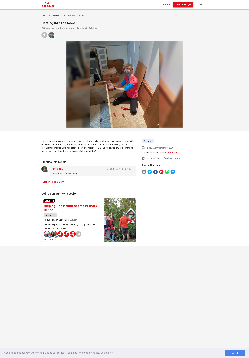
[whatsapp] (167, 172)
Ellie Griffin (57, 169)
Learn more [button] (107, 353)
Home (44, 15)
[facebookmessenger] (172, 172)
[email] (144, 172)
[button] (201, 5)
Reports (55, 15)
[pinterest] (161, 172)
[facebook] (155, 172)
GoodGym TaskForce (166, 152)
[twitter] (149, 172)
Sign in (166, 4)
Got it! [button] (235, 353)
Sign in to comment (53, 181)
